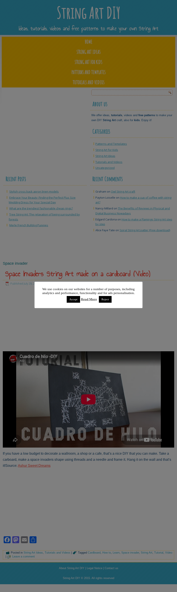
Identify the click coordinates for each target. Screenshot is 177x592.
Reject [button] (105, 299)
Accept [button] (73, 299)
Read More (89, 299)
